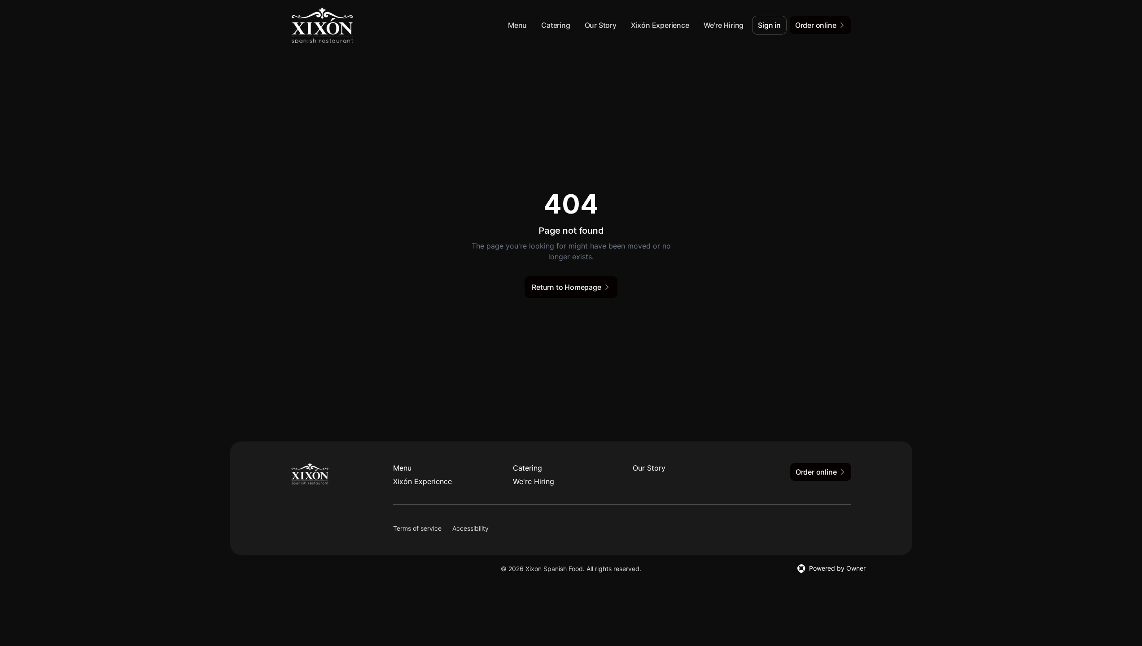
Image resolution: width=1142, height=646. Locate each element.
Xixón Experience (660, 25)
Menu (517, 25)
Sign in (769, 25)
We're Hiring (724, 25)
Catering (555, 25)
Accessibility (470, 528)
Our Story (601, 25)
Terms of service (417, 528)
